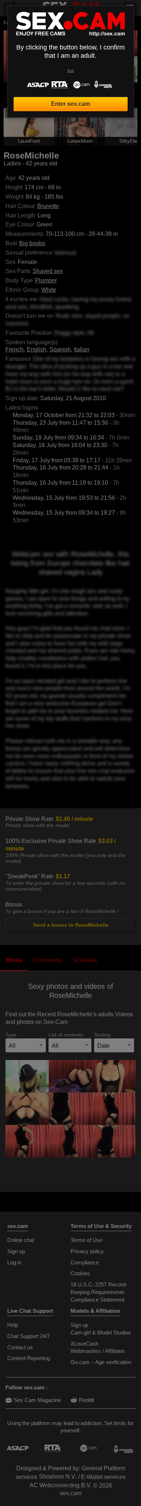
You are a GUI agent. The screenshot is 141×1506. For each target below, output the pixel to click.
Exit (71, 71)
